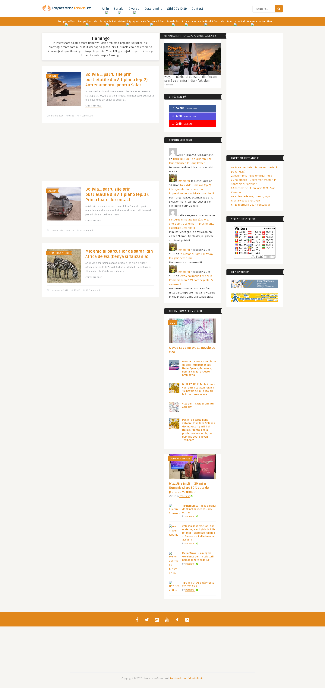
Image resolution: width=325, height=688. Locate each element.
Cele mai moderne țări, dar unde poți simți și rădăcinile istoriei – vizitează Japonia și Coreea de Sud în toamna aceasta (198, 533)
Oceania (252, 21)
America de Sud (236, 21)
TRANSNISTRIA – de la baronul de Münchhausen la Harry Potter (199, 509)
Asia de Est (173, 21)
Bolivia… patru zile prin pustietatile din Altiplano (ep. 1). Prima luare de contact (117, 194)
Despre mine (153, 9)
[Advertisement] (100, 154)
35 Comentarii (93, 290)
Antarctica (265, 21)
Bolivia (52, 76)
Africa (185, 21)
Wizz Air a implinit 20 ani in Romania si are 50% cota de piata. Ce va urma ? (191, 280)
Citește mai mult (93, 105)
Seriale (119, 9)
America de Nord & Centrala (207, 21)
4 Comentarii (86, 115)
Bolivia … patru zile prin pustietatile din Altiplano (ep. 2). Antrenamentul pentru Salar (117, 79)
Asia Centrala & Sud (152, 21)
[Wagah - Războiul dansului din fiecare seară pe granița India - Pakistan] (192, 59)
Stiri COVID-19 (177, 9)
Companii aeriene (180, 458)
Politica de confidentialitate (187, 678)
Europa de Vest (67, 21)
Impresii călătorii (58, 253)
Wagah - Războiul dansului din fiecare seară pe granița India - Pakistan (190, 79)
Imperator (183, 181)
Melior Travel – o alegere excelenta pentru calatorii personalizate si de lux (198, 557)
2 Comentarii (86, 230)
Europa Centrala (87, 21)
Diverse (133, 9)
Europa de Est (108, 21)
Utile (105, 9)
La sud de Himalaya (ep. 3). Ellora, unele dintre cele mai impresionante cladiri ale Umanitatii (191, 189)
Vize (172, 322)
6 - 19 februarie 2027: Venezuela (250, 204)
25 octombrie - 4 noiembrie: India (251, 175)
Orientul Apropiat (128, 21)
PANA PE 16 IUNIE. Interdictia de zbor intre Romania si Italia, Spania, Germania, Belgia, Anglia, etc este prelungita (199, 368)
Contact (197, 9)
